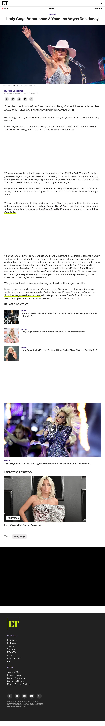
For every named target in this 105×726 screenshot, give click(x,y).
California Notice (15, 681)
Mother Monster (41, 117)
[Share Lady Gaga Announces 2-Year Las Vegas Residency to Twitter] (12, 99)
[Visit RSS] (39, 697)
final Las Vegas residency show (22, 295)
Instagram (12, 643)
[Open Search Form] (101, 3)
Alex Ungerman (15, 90)
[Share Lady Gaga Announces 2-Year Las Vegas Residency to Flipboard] (25, 99)
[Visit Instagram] (24, 697)
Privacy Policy (14, 675)
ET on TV (11, 652)
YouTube (11, 649)
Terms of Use (13, 672)
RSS (9, 661)
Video (51, 8)
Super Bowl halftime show (58, 209)
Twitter (10, 646)
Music (52, 14)
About (10, 655)
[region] (52, 576)
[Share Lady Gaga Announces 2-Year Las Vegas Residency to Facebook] (6, 99)
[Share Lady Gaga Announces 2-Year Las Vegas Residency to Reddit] (19, 99)
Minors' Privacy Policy (18, 684)
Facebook (12, 640)
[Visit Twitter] (17, 697)
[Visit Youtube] (31, 696)
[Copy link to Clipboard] (31, 99)
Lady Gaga (10, 126)
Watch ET (99, 8)
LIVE (6, 8)
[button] (52, 429)
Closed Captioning (16, 678)
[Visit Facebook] (9, 697)
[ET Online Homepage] (6, 3)
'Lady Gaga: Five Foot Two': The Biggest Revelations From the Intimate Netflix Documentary (47, 463)
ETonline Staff (14, 658)
